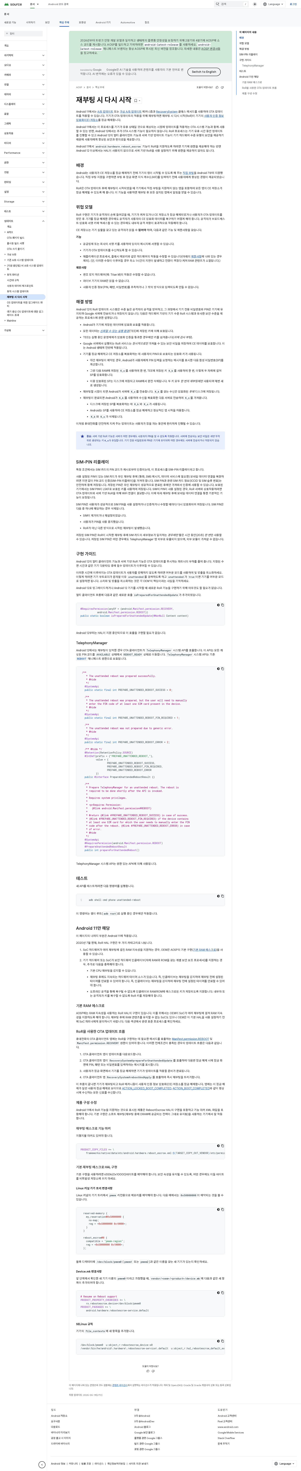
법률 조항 (86, 1463)
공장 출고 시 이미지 (61, 1438)
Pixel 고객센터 (225, 1421)
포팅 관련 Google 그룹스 (147, 1449)
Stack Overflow (226, 1438)
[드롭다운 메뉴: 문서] (39, 4)
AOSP (79, 87)
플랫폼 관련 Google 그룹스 (148, 1438)
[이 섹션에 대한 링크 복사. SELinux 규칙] (96, 1324)
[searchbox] (23, 33)
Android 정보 (58, 1463)
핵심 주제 (64, 22)
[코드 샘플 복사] (223, 605)
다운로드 (55, 1427)
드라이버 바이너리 (60, 1443)
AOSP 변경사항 (210, 49)
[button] (20, 55)
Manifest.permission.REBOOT (190, 1039)
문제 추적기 (224, 1443)
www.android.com (228, 1427)
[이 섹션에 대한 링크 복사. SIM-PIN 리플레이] (112, 462)
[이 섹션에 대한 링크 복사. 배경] (87, 166)
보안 (47, 22)
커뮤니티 (73, 1463)
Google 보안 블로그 (144, 1432)
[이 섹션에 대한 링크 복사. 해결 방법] (95, 302)
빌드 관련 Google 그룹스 (147, 1443)
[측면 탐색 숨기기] (41, 1464)
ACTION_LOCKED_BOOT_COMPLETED (146, 1088)
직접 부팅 (188, 173)
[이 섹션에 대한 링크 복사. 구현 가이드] (99, 554)
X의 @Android (142, 1415)
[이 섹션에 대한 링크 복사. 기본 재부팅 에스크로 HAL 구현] (120, 1167)
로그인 (293, 4)
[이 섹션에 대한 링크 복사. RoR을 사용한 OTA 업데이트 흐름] (128, 1032)
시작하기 (30, 22)
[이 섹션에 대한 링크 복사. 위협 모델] (95, 207)
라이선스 (99, 1463)
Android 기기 (103, 22)
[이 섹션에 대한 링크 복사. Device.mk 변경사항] (105, 1272)
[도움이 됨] (217, 87)
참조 (147, 22)
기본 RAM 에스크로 (204, 950)
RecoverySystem (166, 112)
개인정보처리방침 (116, 1463)
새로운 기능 (10, 22)
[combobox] (231, 4)
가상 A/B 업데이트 (131, 112)
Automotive (128, 22)
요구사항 (55, 1421)
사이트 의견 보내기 (138, 1463)
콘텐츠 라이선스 (120, 1385)
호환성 (82, 22)
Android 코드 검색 (58, 4)
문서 (32, 4)
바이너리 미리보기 (60, 1432)
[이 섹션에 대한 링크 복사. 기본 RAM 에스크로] (108, 1006)
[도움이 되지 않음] (222, 87)
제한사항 (196, 256)
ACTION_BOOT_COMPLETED (191, 1088)
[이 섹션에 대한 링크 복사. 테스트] (91, 879)
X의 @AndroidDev (144, 1421)
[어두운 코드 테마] (218, 605)
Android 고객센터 (227, 1415)
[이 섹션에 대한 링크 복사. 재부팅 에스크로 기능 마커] (114, 1129)
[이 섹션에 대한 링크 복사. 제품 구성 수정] (100, 1103)
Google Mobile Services (231, 1432)
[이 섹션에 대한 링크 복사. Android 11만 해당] (113, 929)
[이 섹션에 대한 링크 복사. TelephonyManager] (110, 643)
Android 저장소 (59, 1415)
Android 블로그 (142, 1427)
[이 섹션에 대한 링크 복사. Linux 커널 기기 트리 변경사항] (116, 1188)
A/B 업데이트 (105, 112)
